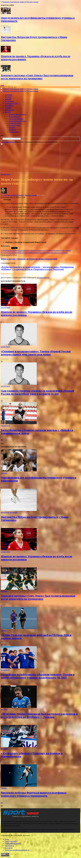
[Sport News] (19, 2)
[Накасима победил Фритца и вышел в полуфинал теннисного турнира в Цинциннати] (19, 786)
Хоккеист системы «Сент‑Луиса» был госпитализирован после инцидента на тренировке (37, 77)
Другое (8, 112)
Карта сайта (9, 846)
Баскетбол (9, 101)
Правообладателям (12, 843)
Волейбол (9, 106)
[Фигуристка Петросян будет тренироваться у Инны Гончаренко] (6, 32)
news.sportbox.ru (17, 246)
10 (2, 645)
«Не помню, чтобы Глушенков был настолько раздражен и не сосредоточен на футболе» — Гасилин (39, 715)
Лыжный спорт (15, 123)
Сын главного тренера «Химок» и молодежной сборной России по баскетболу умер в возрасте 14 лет (37, 392)
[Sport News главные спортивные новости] (20, 817)
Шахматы (12, 130)
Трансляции (13, 132)
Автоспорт (9, 110)
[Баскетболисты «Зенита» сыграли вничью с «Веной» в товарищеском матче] (19, 423)
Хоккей (8, 99)
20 (2, 361)
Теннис (8, 108)
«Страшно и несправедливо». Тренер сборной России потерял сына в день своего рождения (36, 353)
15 (2, 684)
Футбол (8, 97)
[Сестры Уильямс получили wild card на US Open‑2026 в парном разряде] (19, 628)
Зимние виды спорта (17, 114)
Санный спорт (14, 125)
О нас (7, 839)
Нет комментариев (29, 195)
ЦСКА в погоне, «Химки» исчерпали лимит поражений (29, 259)
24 (2, 803)
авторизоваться (43, 277)
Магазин (8, 95)
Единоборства (11, 103)
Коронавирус (14, 117)
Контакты (9, 848)
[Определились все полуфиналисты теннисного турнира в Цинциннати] (6, 13)
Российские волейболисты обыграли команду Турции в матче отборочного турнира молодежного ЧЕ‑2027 (37, 676)
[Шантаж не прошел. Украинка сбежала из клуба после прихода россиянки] (6, 52)
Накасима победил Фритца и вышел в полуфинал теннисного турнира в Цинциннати (33, 794)
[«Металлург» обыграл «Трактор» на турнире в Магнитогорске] (19, 747)
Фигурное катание (16, 119)
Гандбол (12, 127)
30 (2, 440)
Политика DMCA (11, 841)
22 (2, 763)
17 (2, 724)
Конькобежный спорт (17, 121)
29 (2, 401)
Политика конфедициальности (17, 850)
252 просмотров (7, 195)
